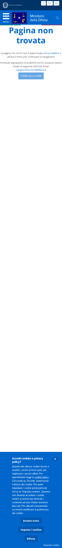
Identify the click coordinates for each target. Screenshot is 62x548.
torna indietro (51, 53)
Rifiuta (31, 538)
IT (43, 3)
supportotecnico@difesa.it (31, 70)
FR (56, 3)
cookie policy (42, 477)
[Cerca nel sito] (57, 18)
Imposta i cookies (31, 529)
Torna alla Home (31, 76)
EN (49, 3)
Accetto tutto (31, 520)
